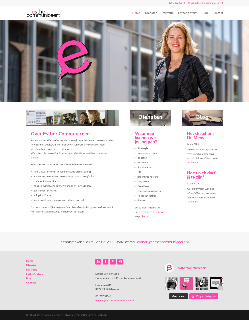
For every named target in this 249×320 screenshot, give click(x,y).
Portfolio (168, 13)
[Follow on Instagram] (120, 262)
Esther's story (34, 273)
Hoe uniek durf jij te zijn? (201, 175)
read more (192, 162)
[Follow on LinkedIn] (98, 262)
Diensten (151, 13)
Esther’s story (187, 13)
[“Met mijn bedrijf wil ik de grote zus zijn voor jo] (216, 283)
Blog (204, 13)
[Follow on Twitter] (113, 262)
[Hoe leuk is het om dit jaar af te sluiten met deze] (171, 283)
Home (136, 13)
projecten (143, 216)
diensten (158, 211)
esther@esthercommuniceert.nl (163, 241)
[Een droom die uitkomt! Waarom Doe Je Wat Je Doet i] (201, 283)
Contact (218, 13)
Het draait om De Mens (200, 136)
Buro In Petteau (97, 314)
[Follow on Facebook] (105, 262)
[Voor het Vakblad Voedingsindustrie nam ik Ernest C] (186, 283)
